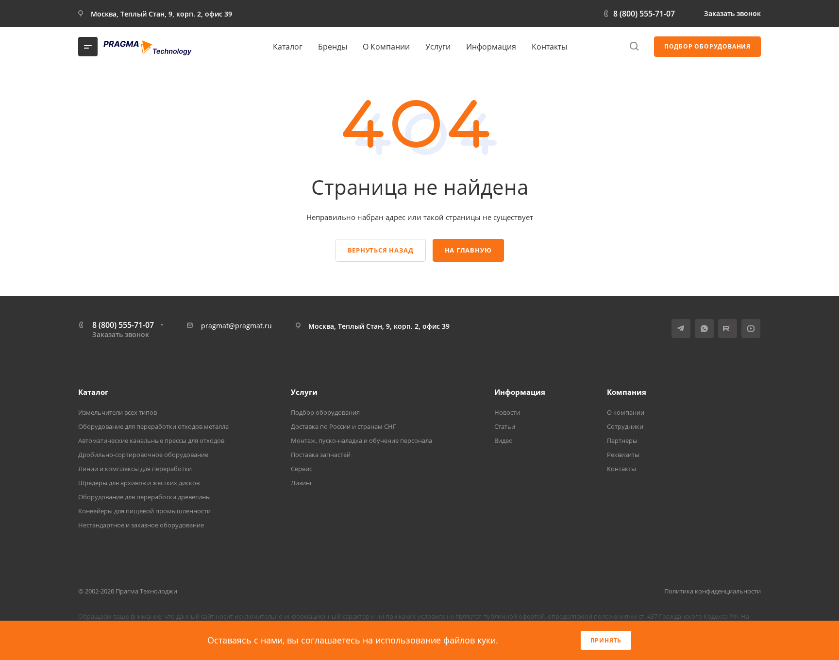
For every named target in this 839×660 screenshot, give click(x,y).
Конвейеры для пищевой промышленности (144, 511)
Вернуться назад (381, 250)
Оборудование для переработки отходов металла (153, 426)
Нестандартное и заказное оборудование (141, 525)
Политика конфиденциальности (712, 591)
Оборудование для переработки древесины (144, 496)
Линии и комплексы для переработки (135, 468)
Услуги (304, 392)
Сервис (301, 468)
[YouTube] (444, 13)
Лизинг (302, 482)
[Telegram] (392, 13)
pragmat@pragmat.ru (236, 325)
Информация (519, 392)
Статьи (504, 426)
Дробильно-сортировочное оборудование (143, 454)
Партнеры (622, 440)
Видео (503, 440)
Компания (626, 392)
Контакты (621, 468)
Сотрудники (625, 426)
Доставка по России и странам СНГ (343, 426)
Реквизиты (623, 454)
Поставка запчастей (321, 454)
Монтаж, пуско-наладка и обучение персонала (361, 440)
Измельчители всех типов (117, 412)
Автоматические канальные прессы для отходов (151, 440)
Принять (606, 640)
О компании (625, 412)
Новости (507, 412)
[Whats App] (409, 13)
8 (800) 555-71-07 (644, 13)
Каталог (93, 392)
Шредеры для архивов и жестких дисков (139, 482)
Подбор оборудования (325, 412)
